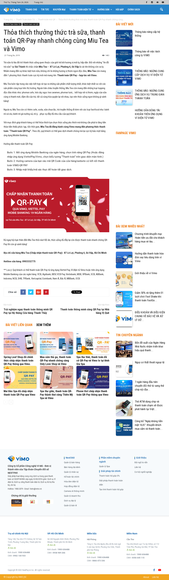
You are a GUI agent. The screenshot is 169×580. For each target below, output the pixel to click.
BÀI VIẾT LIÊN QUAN (19, 325)
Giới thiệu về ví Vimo (146, 273)
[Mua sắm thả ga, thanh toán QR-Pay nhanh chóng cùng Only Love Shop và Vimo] (56, 343)
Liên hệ (138, 467)
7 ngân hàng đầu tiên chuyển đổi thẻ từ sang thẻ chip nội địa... (149, 385)
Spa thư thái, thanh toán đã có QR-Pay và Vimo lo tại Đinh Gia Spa (92, 361)
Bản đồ (13, 548)
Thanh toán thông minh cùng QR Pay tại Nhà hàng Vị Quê (84, 311)
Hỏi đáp (120, 9)
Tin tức (45, 9)
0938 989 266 (59, 553)
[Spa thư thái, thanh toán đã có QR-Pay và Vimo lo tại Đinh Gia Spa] (92, 343)
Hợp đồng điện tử (72, 486)
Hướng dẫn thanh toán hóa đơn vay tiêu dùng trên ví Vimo (149, 257)
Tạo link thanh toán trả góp (111, 489)
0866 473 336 (98, 561)
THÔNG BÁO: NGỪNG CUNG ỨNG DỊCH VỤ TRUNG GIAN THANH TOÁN (149, 94)
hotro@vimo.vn (36, 489)
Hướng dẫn (103, 9)
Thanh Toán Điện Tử (80, 9)
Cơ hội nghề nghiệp (143, 472)
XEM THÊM (43, 325)
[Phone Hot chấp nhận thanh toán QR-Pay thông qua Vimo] (92, 377)
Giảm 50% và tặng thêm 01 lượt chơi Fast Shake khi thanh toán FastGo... (149, 296)
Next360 (70, 457)
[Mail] (157, 2)
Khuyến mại (59, 9)
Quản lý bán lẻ (70, 505)
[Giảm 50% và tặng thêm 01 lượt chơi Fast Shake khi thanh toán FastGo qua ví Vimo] (124, 299)
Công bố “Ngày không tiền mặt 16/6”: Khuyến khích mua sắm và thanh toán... (149, 424)
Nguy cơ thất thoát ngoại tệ (149, 362)
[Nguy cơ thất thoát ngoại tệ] (124, 368)
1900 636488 (24, 552)
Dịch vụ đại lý (70, 501)
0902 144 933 (19, 556)
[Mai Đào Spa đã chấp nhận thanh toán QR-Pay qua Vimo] (20, 377)
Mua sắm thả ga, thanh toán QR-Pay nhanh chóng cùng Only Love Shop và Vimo (55, 361)
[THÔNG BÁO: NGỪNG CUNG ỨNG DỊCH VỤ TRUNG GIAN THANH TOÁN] (124, 97)
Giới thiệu (141, 457)
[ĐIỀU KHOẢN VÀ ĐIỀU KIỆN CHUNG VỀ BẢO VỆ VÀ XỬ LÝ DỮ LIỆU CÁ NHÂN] (124, 319)
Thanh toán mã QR (30, 24)
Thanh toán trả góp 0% (109, 476)
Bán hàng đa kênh (72, 467)
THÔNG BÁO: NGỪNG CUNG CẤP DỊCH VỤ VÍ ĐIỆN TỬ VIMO (149, 74)
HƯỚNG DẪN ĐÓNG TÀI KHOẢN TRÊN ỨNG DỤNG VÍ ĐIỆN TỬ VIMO (148, 114)
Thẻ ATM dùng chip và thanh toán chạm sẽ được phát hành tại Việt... (149, 405)
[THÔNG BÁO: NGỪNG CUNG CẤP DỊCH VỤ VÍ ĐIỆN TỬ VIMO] (124, 77)
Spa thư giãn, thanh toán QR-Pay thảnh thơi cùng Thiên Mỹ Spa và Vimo (56, 395)
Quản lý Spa (104, 466)
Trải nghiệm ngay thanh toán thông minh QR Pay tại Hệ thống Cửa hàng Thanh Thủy (28, 311)
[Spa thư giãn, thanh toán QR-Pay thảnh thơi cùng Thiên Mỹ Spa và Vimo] (56, 377)
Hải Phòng (91, 539)
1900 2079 (19, 489)
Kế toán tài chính (71, 477)
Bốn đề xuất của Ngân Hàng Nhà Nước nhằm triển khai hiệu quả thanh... (150, 346)
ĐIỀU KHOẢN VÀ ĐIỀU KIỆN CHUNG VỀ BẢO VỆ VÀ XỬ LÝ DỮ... (150, 316)
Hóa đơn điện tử (71, 481)
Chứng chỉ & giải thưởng (23, 495)
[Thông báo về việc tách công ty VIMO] (124, 58)
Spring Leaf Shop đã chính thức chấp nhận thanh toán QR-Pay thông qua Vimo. (18, 361)
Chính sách (134, 9)
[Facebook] (146, 2)
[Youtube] (162, 2)
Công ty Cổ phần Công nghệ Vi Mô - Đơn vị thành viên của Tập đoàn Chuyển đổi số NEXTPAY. (29, 469)
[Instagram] (152, 2)
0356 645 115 (138, 558)
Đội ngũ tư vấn (141, 462)
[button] (161, 10)
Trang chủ (38, 2)
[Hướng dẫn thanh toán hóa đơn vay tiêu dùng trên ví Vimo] (124, 260)
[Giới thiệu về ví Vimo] (124, 279)
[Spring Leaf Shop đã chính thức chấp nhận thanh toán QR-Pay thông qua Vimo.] (20, 343)
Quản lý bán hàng (72, 462)
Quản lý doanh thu (72, 496)
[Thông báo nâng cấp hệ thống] (124, 38)
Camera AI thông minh (74, 491)
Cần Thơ (130, 539)
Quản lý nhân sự (71, 472)
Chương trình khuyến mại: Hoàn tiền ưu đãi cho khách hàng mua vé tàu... (150, 237)
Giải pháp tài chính (110, 471)
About (146, 577)
